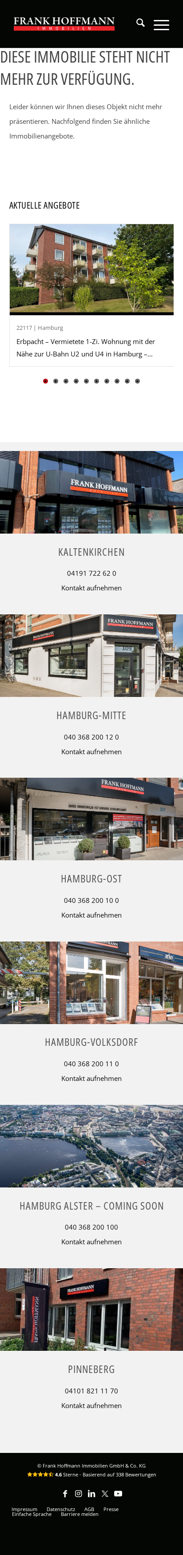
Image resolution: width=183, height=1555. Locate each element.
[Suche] (136, 24)
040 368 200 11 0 (91, 1063)
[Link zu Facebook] (65, 1498)
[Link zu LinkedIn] (91, 1498)
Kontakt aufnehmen (91, 587)
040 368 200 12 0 (91, 736)
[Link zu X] (104, 1498)
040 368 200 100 (91, 1227)
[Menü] (157, 24)
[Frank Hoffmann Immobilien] (64, 24)
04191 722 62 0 (91, 573)
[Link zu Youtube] (118, 1498)
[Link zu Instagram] (78, 1498)
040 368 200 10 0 (91, 900)
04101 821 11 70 (91, 1390)
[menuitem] (136, 24)
